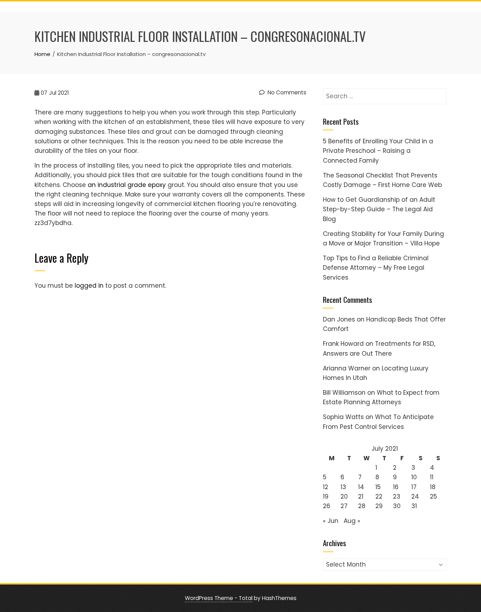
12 (325, 487)
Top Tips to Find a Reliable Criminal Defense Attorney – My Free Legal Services (376, 267)
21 (360, 496)
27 (344, 506)
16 (396, 487)
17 (414, 487)
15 (378, 487)
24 (415, 496)
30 (397, 506)
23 (396, 496)
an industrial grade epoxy (127, 185)
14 (361, 487)
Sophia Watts (343, 417)
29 (379, 506)
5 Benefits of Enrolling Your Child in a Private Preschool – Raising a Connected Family (378, 150)
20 (344, 496)
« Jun (330, 521)
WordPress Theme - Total (218, 598)
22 (378, 496)
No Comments (286, 92)
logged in (89, 285)
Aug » (352, 521)
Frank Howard (343, 343)
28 (362, 506)
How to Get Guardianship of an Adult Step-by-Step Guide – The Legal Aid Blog (379, 209)
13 (343, 487)
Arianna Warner (346, 368)
